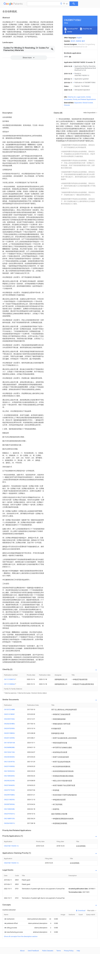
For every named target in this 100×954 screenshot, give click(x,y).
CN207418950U (9, 766)
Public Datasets (47, 951)
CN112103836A (9, 684)
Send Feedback (33, 951)
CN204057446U (9, 719)
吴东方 (73, 41)
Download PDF (72, 29)
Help (78, 951)
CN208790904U (9, 804)
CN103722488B (9, 709)
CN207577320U (9, 790)
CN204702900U (9, 728)
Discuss (67, 105)
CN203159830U (9, 733)
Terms (58, 951)
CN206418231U (9, 823)
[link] (9, 919)
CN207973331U (9, 814)
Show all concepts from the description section (20, 936)
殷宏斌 (78, 41)
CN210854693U (9, 776)
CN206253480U (9, 724)
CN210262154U (9, 752)
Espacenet (78, 103)
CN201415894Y (9, 714)
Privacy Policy (68, 951)
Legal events (80, 97)
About (22, 951)
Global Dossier (87, 103)
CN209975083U (9, 795)
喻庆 (83, 41)
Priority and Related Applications (84, 99)
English (79, 38)
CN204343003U (9, 757)
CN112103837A (9, 679)
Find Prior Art (87, 29)
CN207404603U (9, 785)
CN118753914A (9, 743)
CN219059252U (9, 771)
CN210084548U (9, 809)
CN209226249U (9, 781)
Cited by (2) (72, 97)
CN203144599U (9, 738)
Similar (69, 32)
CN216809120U (9, 818)
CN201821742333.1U (11, 846)
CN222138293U (9, 799)
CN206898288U (9, 747)
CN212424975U (9, 762)
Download (81, 910)
